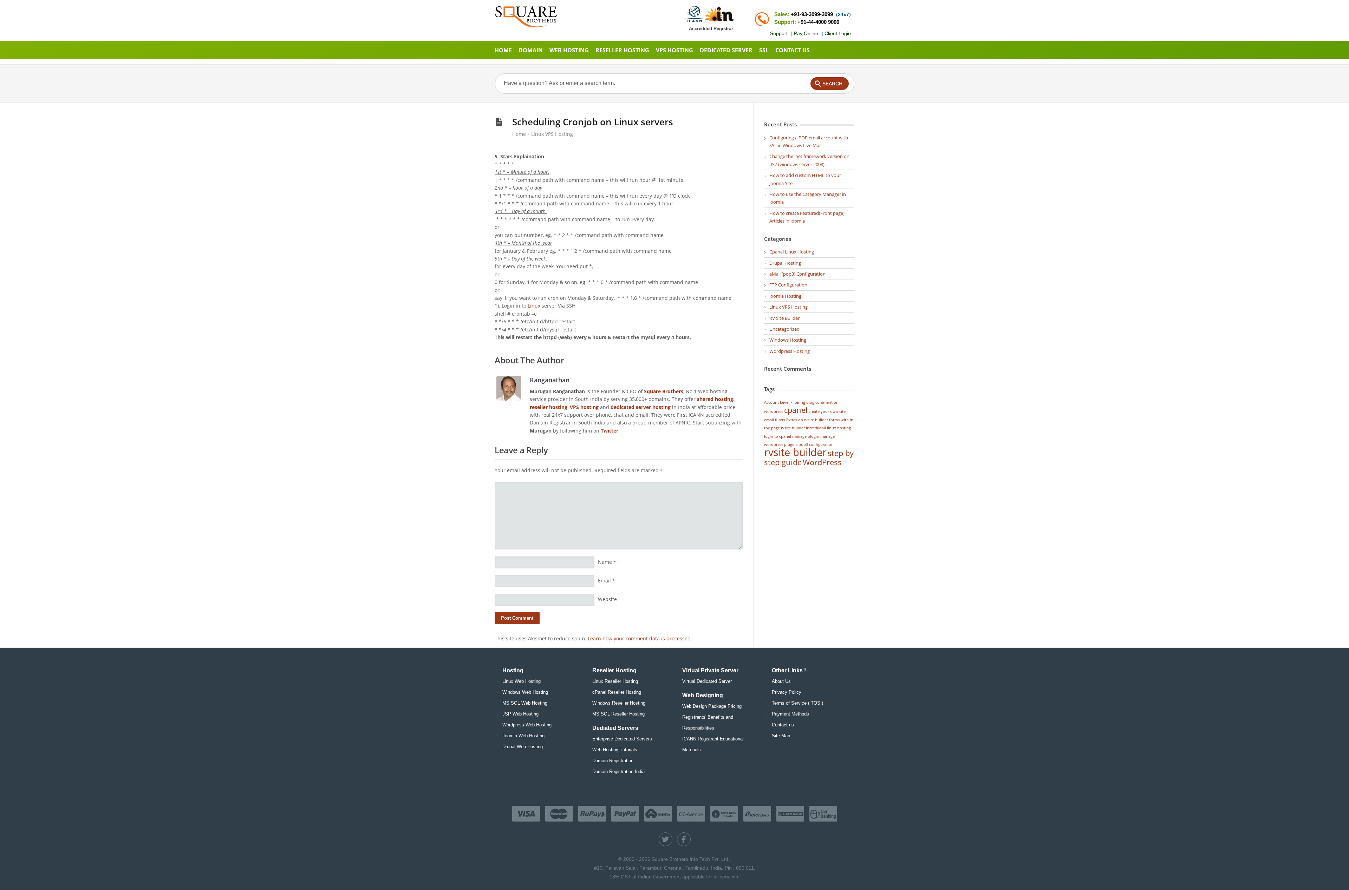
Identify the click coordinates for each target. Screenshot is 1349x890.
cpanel (796, 410)
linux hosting (839, 428)
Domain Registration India (618, 771)
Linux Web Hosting (521, 681)
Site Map (781, 735)
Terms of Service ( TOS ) (797, 703)
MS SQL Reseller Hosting (618, 714)
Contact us (783, 724)
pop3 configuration (816, 444)
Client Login (838, 33)
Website (607, 599)
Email (606, 580)
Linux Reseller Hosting (615, 681)
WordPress (822, 462)
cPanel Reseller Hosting (616, 692)
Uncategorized (784, 329)
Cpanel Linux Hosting (791, 252)
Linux (533, 305)
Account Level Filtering (784, 402)
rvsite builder (795, 452)
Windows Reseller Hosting (618, 703)
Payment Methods (790, 714)
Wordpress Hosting (789, 351)
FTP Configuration (788, 285)
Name (607, 562)
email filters (774, 419)
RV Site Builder (784, 318)
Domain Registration (612, 760)
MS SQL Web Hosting (524, 703)
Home (519, 134)
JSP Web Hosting (520, 714)
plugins (790, 444)
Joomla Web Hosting (523, 735)
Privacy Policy (786, 692)
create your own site (827, 411)
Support (779, 33)
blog (810, 402)
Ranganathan (549, 380)
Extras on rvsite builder (807, 419)
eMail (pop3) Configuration (797, 274)
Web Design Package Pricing (712, 706)
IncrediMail (816, 428)
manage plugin (805, 436)
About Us (781, 681)
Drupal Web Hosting (522, 746)
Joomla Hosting (785, 296)
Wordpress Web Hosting (527, 724)
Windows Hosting (787, 340)
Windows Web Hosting (525, 692)
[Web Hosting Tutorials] (526, 16)
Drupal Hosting (785, 263)
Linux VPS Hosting (552, 134)
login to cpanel (777, 436)
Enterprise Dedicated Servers (622, 738)
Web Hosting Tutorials (614, 749)
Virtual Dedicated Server (707, 681)
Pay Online (806, 33)
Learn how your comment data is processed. (640, 638)
